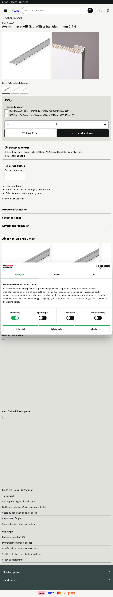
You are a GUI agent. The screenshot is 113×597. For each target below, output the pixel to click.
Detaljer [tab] (56, 274)
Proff (14, 2)
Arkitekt (23, 2)
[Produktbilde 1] (26, 55)
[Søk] (90, 10)
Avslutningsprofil (13, 17)
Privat (5, 2)
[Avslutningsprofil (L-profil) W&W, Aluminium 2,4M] (6, 89)
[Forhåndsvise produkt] (73, 111)
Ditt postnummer (13, 170)
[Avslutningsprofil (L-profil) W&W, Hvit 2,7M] (24, 89)
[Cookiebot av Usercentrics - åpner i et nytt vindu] (98, 266)
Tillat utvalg (56, 329)
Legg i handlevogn (85, 133)
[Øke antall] (105, 124)
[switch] (43, 318)
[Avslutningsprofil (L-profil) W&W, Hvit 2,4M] (15, 89)
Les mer (78, 151)
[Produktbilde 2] (75, 55)
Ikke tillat (20, 329)
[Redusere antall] (8, 124)
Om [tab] (93, 274)
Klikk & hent (32, 133)
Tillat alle (92, 329)
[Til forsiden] (15, 10)
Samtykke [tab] (19, 274)
